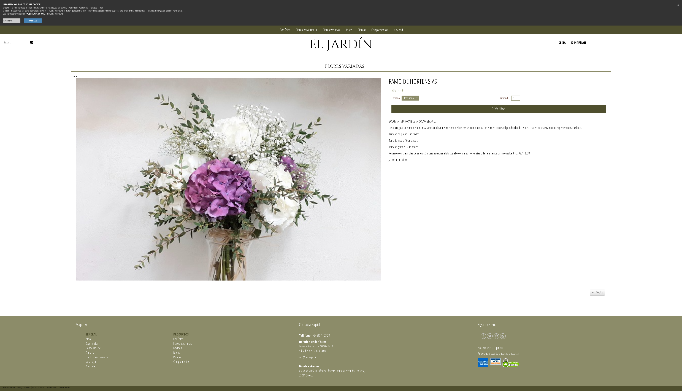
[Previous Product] (75, 76)
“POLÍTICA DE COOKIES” (36, 13)
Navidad (398, 29)
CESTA (562, 43)
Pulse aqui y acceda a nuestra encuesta (498, 353)
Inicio (88, 339)
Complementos (379, 29)
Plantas (362, 29)
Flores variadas (331, 29)
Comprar (498, 108)
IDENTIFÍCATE (578, 43)
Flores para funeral (306, 29)
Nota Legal (90, 361)
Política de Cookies (38, 387)
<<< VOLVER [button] (597, 292)
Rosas (348, 29)
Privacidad (90, 366)
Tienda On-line (93, 348)
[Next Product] (77, 76)
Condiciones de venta (96, 357)
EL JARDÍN (341, 44)
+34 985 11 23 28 (321, 335)
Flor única (284, 29)
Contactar (90, 352)
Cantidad (504, 98)
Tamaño (395, 98)
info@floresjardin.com (310, 357)
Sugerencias (91, 343)
